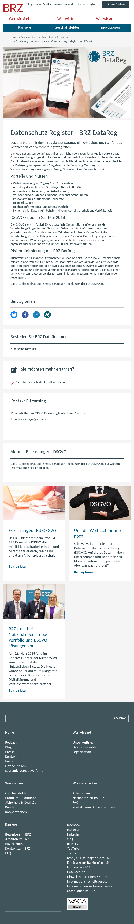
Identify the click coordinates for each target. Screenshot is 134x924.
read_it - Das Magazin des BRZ (89, 858)
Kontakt (70, 4)
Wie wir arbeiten (109, 19)
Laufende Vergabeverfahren (25, 771)
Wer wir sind (19, 19)
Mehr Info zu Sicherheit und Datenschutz (41, 382)
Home (12, 37)
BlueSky (72, 844)
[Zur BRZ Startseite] (13, 11)
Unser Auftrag (83, 742)
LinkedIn (36, 314)
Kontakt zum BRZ (17, 849)
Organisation (82, 752)
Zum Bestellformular (23, 349)
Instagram (74, 830)
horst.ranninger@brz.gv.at (30, 419)
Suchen (121, 718)
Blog (29, 4)
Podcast (11, 742)
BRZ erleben (14, 844)
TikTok (71, 853)
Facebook (25, 314)
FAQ (75, 803)
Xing (47, 314)
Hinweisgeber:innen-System (87, 877)
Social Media (43, 5)
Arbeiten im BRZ (84, 793)
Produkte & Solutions (55, 37)
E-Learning (41, 284)
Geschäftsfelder (67, 27)
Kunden (10, 807)
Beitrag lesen (18, 567)
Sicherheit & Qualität (20, 803)
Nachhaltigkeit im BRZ (88, 798)
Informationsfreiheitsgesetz (87, 881)
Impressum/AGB (79, 867)
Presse (58, 4)
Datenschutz (76, 872)
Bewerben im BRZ (18, 834)
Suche (81, 4)
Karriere (24, 27)
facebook (73, 825)
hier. (46, 468)
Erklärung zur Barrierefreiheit (88, 863)
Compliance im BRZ (81, 891)
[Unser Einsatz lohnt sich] (77, 909)
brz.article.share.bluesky (13, 314)
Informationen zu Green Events (89, 886)
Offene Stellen (118, 5)
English (92, 4)
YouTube (73, 849)
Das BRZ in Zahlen (85, 747)
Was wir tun (66, 19)
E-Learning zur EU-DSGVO (32, 531)
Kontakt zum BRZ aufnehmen (94, 807)
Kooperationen (16, 812)
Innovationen (109, 27)
